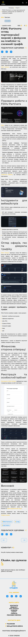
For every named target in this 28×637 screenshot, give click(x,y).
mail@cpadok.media (15, 626)
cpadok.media (6, 25)
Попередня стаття (4, 540)
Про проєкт (14, 608)
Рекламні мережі (14, 615)
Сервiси (14, 613)
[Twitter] (12, 596)
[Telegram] (21, 596)
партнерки (6, 525)
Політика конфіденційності (14, 631)
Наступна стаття (24, 540)
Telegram (11, 624)
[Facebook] (16, 596)
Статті (14, 612)
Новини (14, 610)
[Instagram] (7, 596)
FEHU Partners (7, 521)
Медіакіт (14, 607)
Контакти (14, 605)
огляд (17, 521)
